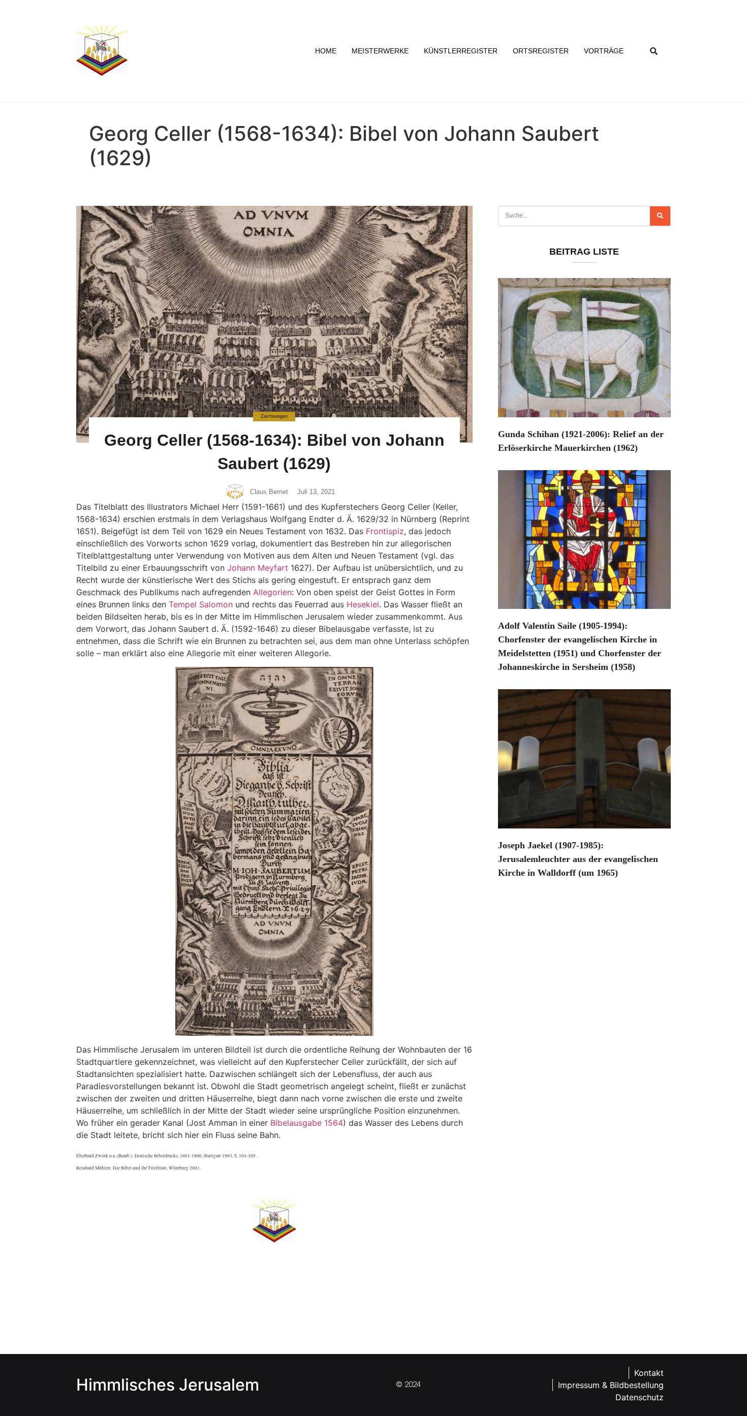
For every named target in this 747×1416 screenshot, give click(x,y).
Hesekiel (363, 604)
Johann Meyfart (257, 568)
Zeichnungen (274, 416)
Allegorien (272, 592)
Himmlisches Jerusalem (167, 1385)
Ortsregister (541, 51)
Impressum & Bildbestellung (611, 1385)
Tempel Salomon (201, 604)
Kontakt (649, 1373)
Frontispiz (385, 531)
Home (325, 51)
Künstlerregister (460, 51)
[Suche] (660, 216)
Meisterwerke (380, 51)
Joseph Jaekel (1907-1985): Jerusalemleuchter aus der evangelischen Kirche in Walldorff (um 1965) (578, 859)
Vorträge (604, 51)
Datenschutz (639, 1397)
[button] (654, 51)
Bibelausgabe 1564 (306, 1123)
